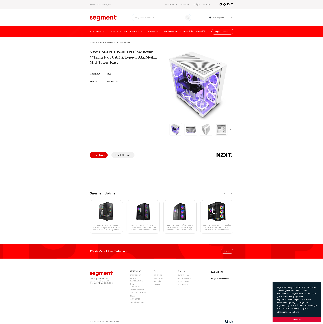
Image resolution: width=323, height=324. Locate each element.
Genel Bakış (98, 155)
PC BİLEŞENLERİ (97, 31)
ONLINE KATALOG (137, 290)
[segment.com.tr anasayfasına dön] (103, 17)
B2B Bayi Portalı (219, 17)
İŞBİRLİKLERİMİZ (137, 302)
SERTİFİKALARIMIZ (138, 293)
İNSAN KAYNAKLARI (135, 285)
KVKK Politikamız (184, 275)
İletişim (227, 251)
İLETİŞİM (196, 4)
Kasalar (120, 42)
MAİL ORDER (135, 299)
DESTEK (206, 4)
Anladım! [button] (297, 319)
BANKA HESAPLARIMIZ (136, 279)
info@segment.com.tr (220, 278)
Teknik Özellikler (123, 155)
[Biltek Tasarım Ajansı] (229, 321)
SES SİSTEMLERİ (171, 31)
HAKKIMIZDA (135, 275)
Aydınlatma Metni (184, 281)
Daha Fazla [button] (294, 312)
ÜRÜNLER (158, 275)
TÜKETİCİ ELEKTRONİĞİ (194, 31)
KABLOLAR (153, 31)
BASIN (132, 296)
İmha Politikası (183, 285)
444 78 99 (217, 272)
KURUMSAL (170, 4)
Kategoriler (222, 31)
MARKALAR (184, 4)
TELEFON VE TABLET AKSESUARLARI (126, 31)
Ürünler (100, 42)
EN (232, 17)
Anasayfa (92, 42)
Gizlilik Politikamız (185, 278)
